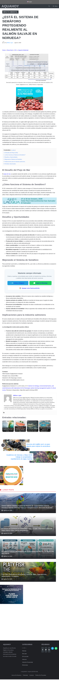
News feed (10, 50)
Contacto (31, 675)
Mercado (24, 653)
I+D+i (15, 50)
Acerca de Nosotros (16, 675)
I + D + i (24, 648)
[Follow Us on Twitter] (46, 649)
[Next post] (56, 457)
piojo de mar (7, 174)
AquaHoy (10, 6)
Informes (24, 659)
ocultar (13, 150)
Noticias (24, 650)
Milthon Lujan (10, 42)
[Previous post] (3, 445)
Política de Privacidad (40, 675)
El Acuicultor (25, 656)
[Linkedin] (4, 412)
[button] (49, 6)
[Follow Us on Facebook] (42, 649)
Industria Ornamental (27, 662)
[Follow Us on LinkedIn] (49, 649)
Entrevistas (25, 665)
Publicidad (25, 675)
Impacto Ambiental (10, 12)
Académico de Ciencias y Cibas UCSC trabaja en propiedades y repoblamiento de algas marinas (19, 457)
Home (4, 50)
